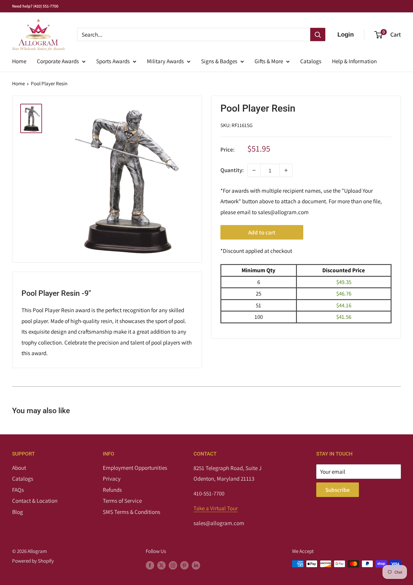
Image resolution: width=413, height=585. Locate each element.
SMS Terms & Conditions (131, 511)
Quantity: (232, 170)
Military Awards (165, 61)
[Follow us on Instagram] (173, 565)
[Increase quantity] (286, 170)
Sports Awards (113, 61)
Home (19, 61)
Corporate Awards (58, 61)
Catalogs (310, 61)
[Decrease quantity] (254, 170)
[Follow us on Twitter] (161, 565)
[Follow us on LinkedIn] (196, 565)
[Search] (317, 34)
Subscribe (337, 489)
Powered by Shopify (33, 560)
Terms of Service (122, 500)
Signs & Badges (219, 61)
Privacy (112, 478)
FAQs (18, 489)
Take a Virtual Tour (215, 508)
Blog (17, 511)
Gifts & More (269, 61)
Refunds (112, 489)
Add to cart (261, 232)
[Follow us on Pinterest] (184, 565)
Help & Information (354, 61)
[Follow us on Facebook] (150, 565)
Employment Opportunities (135, 467)
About (19, 467)
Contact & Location (34, 500)
